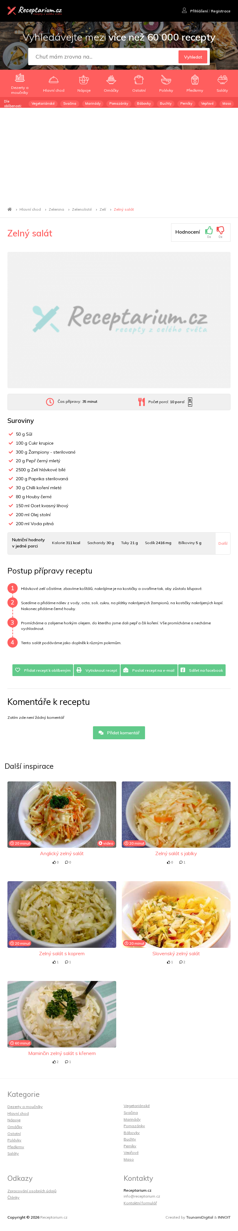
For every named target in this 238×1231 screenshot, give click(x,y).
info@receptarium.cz (142, 1196)
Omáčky (14, 1126)
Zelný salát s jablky (176, 853)
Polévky (14, 1140)
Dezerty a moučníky (25, 1106)
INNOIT (224, 1217)
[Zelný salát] (119, 320)
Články (13, 1197)
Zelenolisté (82, 209)
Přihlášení (198, 11)
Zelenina (56, 209)
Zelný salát (124, 209)
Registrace (221, 11)
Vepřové (207, 103)
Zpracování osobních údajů (31, 1191)
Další (222, 543)
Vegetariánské (43, 103)
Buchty (166, 103)
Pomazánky (118, 103)
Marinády (93, 103)
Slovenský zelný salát (176, 953)
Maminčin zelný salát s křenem (62, 1053)
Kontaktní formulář (140, 1203)
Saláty (13, 1153)
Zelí (102, 209)
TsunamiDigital (199, 1217)
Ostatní (14, 1133)
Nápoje (13, 1120)
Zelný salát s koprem (62, 953)
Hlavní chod (30, 209)
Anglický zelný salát (62, 853)
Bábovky (144, 103)
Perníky (186, 103)
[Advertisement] (119, 154)
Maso (227, 103)
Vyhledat (193, 56)
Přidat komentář (122, 733)
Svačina (69, 103)
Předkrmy (15, 1147)
